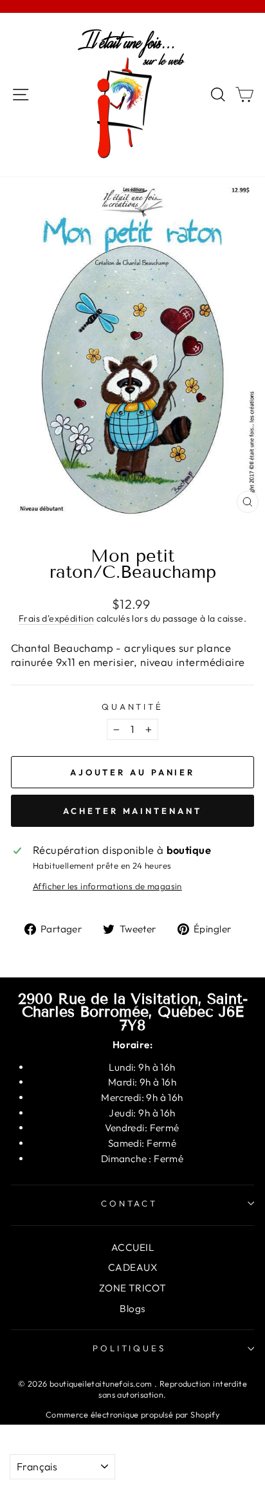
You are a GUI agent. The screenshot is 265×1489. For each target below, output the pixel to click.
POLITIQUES (130, 1348)
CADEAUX (132, 1267)
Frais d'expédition (56, 618)
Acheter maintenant (132, 811)
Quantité (133, 706)
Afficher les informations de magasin (107, 886)
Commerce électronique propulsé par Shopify (132, 1414)
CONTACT (129, 1203)
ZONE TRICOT (133, 1288)
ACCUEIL (132, 1247)
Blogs (132, 1308)
